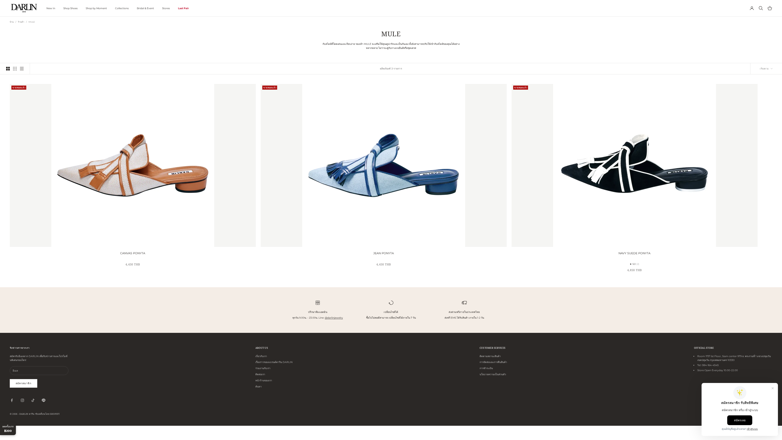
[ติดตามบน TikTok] (33, 400)
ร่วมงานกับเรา (262, 368)
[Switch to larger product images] (8, 68)
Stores (166, 8)
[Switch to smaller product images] (15, 68)
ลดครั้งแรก (8, 429)
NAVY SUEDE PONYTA (634, 253)
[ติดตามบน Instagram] (22, 400)
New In (50, 8)
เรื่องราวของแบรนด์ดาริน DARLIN (274, 362)
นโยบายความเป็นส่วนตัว (493, 374)
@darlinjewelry (334, 317)
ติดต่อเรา (260, 374)
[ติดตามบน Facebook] (12, 400)
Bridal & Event (145, 8)
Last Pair (183, 8)
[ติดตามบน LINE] (44, 400)
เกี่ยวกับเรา (261, 356)
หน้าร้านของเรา (263, 380)
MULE (32, 22)
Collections (122, 8)
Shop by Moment (96, 8)
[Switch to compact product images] (22, 68)
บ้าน (12, 22)
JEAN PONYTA (383, 253)
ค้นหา (258, 386)
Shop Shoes (70, 8)
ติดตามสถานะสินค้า (490, 356)
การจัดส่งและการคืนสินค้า (493, 362)
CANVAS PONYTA (132, 253)
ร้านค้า (21, 22)
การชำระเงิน (486, 368)
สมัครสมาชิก (23, 383)
